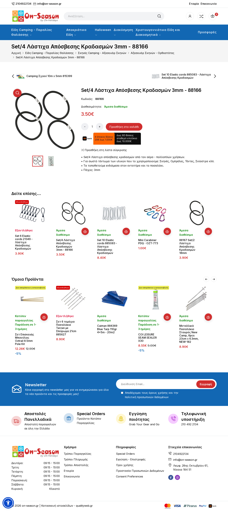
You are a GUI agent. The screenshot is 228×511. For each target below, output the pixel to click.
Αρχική (16, 53)
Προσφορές (207, 32)
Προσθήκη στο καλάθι (124, 126)
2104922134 (23, 3)
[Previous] (206, 279)
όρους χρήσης (158, 392)
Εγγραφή (206, 384)
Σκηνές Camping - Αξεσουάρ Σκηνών (102, 53)
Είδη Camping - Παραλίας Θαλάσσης (31, 32)
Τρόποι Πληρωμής (76, 459)
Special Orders (125, 453)
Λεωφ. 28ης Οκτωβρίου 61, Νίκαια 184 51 (190, 467)
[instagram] (177, 477)
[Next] (214, 279)
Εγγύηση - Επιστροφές (131, 459)
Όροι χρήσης (124, 465)
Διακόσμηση (123, 30)
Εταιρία (194, 3)
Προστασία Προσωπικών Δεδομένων (140, 470)
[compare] (201, 16)
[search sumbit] (159, 16)
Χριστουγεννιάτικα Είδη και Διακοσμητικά (158, 32)
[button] (8, 503)
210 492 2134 (189, 424)
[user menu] (190, 16)
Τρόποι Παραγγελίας (77, 453)
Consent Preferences (129, 476)
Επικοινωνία (209, 3)
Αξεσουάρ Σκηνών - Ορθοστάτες (152, 53)
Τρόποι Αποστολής (76, 465)
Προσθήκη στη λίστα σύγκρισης (105, 150)
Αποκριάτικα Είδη (76, 32)
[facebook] (170, 477)
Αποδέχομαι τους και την (151, 395)
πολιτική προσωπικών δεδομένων (147, 397)
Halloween (103, 30)
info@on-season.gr (49, 3)
